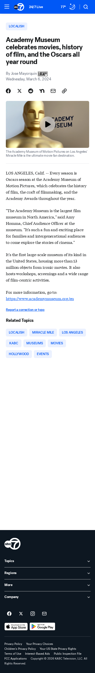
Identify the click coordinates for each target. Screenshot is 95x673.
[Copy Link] (64, 91)
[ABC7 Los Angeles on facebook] (9, 614)
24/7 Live (36, 7)
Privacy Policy (13, 643)
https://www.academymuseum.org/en (40, 298)
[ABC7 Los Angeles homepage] (19, 7)
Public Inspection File (67, 653)
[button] (7, 6)
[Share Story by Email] (53, 91)
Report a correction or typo (25, 309)
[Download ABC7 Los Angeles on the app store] (16, 626)
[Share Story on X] (19, 91)
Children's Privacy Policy (20, 648)
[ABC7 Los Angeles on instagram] (33, 614)
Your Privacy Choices (39, 643)
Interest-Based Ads (37, 653)
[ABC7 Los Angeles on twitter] (21, 614)
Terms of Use (12, 653)
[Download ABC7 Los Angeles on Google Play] (42, 626)
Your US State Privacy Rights (58, 648)
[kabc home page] (12, 544)
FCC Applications (15, 658)
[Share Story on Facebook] (8, 91)
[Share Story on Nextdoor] (42, 91)
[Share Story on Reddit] (31, 91)
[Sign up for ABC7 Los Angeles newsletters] (44, 614)
